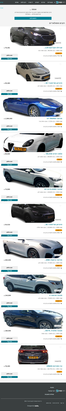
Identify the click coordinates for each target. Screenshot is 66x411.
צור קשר (62, 403)
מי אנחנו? (51, 391)
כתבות (52, 387)
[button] (57, 43)
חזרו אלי (9, 58)
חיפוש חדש (33, 18)
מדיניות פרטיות (55, 403)
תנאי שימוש (48, 403)
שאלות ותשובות (49, 394)
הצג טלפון (9, 55)
